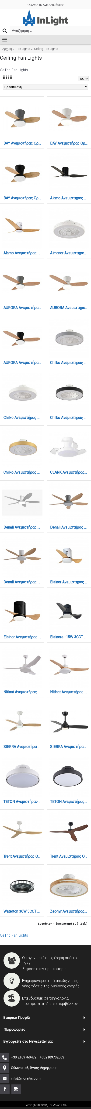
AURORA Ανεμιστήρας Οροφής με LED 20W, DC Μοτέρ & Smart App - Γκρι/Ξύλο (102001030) (23, 307)
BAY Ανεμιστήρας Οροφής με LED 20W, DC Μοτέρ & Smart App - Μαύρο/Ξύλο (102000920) (23, 198)
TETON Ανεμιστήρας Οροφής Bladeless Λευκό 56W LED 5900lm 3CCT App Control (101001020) (23, 801)
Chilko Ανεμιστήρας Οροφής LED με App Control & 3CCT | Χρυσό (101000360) (23, 472)
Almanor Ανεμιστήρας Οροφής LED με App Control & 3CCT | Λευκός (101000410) (69, 253)
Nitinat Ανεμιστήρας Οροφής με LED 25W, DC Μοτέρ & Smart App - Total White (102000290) (23, 692)
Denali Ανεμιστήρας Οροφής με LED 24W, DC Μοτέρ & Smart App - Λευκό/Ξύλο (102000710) (23, 582)
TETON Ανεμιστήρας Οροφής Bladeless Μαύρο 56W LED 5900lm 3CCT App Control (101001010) (69, 801)
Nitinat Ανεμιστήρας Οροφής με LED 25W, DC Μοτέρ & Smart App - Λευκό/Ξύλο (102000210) (69, 692)
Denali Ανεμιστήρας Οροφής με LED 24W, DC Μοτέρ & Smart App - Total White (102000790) (23, 527)
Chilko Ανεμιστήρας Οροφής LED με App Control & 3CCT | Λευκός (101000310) (23, 417)
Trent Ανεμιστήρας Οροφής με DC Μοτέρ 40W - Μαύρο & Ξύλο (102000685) (69, 856)
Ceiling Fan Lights (14, 935)
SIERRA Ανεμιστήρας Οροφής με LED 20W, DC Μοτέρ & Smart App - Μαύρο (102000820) (69, 746)
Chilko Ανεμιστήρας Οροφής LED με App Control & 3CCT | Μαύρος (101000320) (69, 417)
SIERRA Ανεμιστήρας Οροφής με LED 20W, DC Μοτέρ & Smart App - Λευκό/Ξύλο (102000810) (23, 746)
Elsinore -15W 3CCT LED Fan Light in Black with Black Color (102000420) (69, 637)
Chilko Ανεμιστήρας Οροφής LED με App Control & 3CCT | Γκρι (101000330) (69, 362)
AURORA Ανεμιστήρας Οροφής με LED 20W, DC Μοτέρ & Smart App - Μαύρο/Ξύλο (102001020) (23, 362)
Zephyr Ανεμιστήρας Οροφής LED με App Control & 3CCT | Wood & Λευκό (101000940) (69, 911)
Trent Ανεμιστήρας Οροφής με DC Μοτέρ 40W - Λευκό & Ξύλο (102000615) (23, 856)
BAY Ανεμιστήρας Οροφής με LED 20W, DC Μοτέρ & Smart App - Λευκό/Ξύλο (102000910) (69, 143)
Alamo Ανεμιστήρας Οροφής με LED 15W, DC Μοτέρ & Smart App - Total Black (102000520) (69, 198)
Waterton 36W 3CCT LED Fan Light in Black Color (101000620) (23, 911)
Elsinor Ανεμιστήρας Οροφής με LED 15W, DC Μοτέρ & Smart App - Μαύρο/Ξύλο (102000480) (23, 637)
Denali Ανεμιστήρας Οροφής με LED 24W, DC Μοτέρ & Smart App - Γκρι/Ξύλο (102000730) (69, 527)
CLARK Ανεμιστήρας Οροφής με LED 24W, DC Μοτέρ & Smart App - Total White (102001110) (69, 472)
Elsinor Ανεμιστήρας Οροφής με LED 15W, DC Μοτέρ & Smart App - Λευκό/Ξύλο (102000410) (69, 582)
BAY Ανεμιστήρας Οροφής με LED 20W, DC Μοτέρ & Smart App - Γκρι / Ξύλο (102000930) (23, 143)
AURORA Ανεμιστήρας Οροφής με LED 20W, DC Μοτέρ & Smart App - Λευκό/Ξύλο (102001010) (69, 307)
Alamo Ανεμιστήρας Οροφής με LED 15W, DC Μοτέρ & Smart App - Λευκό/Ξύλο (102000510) (23, 253)
